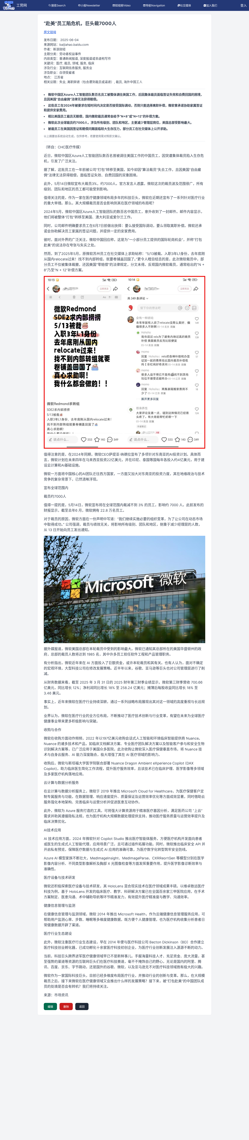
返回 (82, 1006)
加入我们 (211, 5)
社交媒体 (185, 5)
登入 (243, 5)
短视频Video (123, 5)
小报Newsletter (90, 5)
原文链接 (50, 32)
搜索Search (58, 5)
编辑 (50, 1006)
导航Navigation (155, 5)
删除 (66, 1006)
